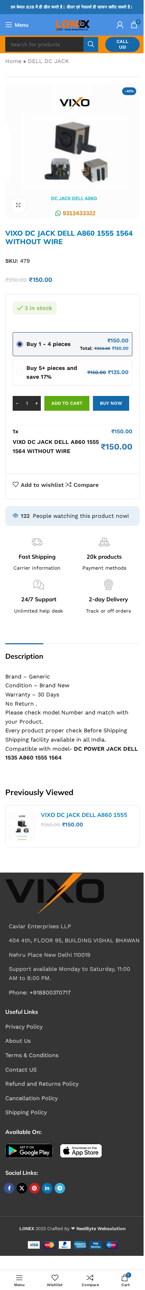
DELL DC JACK (48, 61)
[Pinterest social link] (34, 1188)
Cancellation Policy (31, 1098)
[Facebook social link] (9, 1188)
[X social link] (22, 1188)
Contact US (21, 1069)
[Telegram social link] (60, 1188)
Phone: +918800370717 (40, 992)
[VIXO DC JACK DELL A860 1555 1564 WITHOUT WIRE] (21, 826)
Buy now (111, 403)
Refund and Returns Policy (41, 1083)
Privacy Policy (24, 1026)
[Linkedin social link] (47, 1188)
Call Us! (122, 44)
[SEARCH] (90, 44)
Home (13, 61)
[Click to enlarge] (18, 205)
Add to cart (66, 403)
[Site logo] (72, 24)
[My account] (120, 25)
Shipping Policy (26, 1112)
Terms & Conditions (31, 1055)
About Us (18, 1040)
